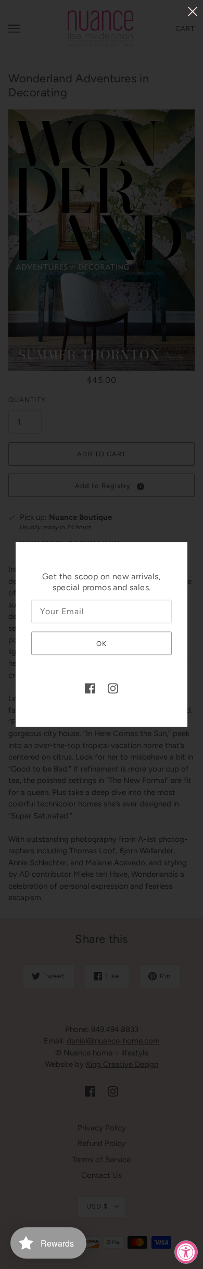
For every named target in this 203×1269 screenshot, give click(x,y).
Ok (101, 644)
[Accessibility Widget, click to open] (186, 1252)
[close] (192, 11)
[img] (90, 688)
